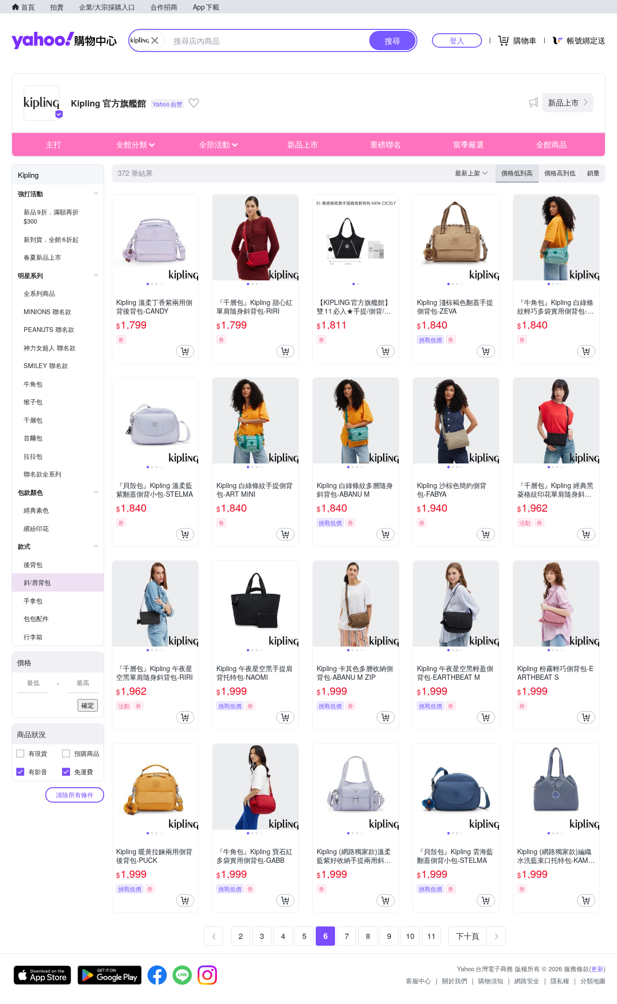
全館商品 (551, 144)
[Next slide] (192, 237)
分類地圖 (592, 980)
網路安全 (526, 980)
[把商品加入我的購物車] (185, 351)
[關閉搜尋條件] (155, 40)
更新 (597, 968)
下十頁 (467, 935)
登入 (457, 40)
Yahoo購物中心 (64, 40)
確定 (87, 705)
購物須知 (490, 980)
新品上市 (563, 102)
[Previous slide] (118, 237)
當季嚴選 (468, 144)
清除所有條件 (75, 794)
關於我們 (454, 980)
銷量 (593, 172)
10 (410, 935)
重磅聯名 (385, 144)
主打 (53, 144)
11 (431, 935)
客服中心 (418, 980)
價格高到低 (560, 172)
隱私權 (559, 980)
